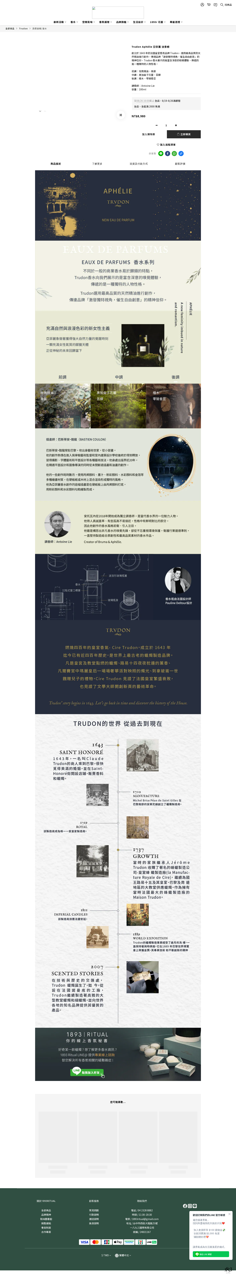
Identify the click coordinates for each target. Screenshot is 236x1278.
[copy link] (181, 153)
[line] (160, 153)
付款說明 (94, 1214)
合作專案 (46, 1232)
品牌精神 (46, 1214)
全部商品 (10, 28)
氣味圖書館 (46, 1219)
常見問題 (94, 1210)
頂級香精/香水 (39, 28)
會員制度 (46, 1227)
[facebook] (167, 153)
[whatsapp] (174, 153)
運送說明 (94, 1219)
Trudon (23, 28)
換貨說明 (94, 1223)
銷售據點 (46, 1223)
